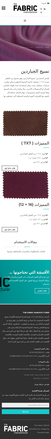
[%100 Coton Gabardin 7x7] (25, 185)
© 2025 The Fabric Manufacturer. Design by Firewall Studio (39, 429)
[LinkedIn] (44, 9)
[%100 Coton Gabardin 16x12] (25, 123)
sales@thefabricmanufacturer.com (23, 369)
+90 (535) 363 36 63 (37, 352)
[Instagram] (41, 9)
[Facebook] (41, 12)
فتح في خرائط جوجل (41, 384)
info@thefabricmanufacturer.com (23, 356)
